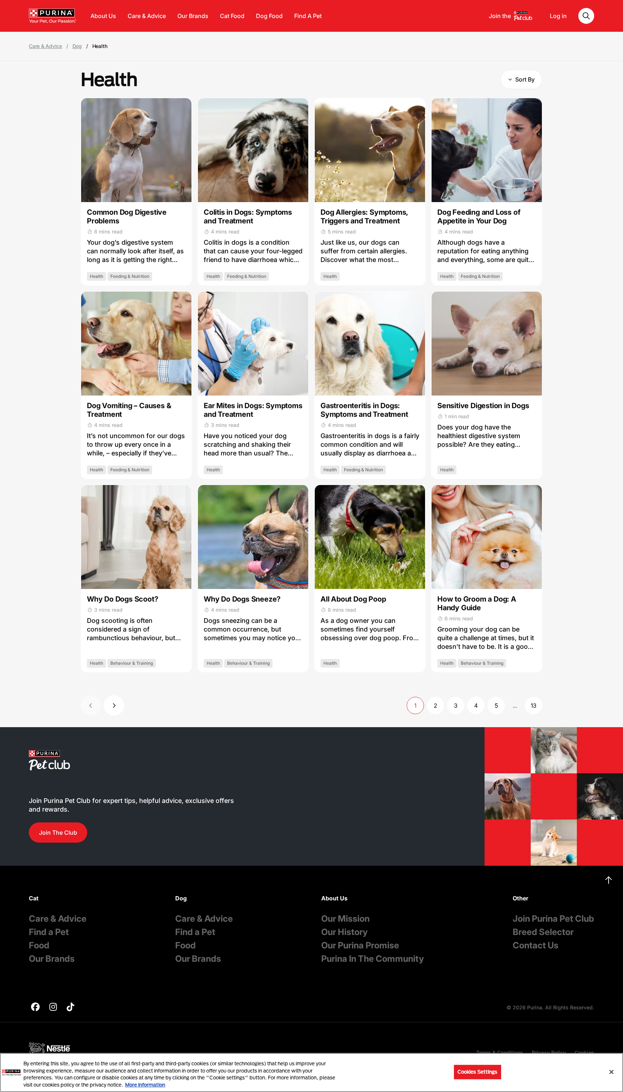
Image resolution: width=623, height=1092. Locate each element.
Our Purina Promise (360, 945)
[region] (311, 1072)
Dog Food (269, 15)
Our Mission (345, 918)
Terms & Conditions (499, 1052)
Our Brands (192, 15)
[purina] (35, 1007)
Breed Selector (543, 932)
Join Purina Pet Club (553, 918)
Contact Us (535, 945)
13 (533, 705)
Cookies (584, 1052)
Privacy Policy (549, 1052)
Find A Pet (308, 15)
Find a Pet (49, 932)
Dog (77, 46)
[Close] (611, 1072)
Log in (558, 15)
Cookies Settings (478, 1072)
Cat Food (232, 15)
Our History (344, 932)
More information (145, 1084)
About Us (103, 15)
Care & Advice (147, 15)
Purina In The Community (372, 958)
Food (39, 945)
